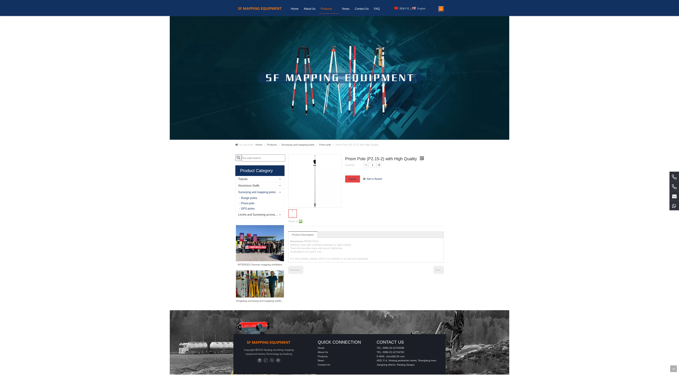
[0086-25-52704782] (674, 187)
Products (323, 356)
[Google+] (265, 360)
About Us (323, 352)
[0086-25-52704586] (674, 177)
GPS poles (248, 208)
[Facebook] (278, 360)
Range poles (249, 197)
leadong (287, 353)
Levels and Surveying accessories (259, 214)
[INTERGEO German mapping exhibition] (260, 243)
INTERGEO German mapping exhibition (260, 264)
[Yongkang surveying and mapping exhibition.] (260, 283)
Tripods (243, 179)
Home (321, 347)
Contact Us (324, 364)
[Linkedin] (259, 360)
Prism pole (247, 203)
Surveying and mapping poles (257, 192)
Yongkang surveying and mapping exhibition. (260, 300)
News (321, 360)
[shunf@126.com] (674, 196)
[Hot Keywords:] (441, 8)
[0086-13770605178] (674, 205)
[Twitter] (272, 360)
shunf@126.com (395, 356)
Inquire (352, 178)
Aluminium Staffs (248, 185)
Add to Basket (374, 178)
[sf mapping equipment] (269, 342)
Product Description (303, 234)
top (673, 368)
